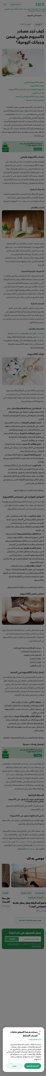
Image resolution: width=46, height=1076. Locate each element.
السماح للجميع (33, 1066)
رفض (14, 1066)
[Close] (40, 1031)
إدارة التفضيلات (34, 1039)
